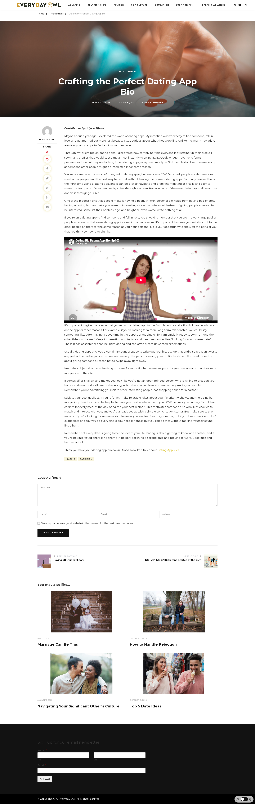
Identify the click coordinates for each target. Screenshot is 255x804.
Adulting (74, 5)
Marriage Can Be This (57, 644)
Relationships (97, 5)
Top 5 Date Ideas (145, 706)
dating (71, 459)
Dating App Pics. (168, 450)
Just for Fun (184, 5)
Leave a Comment (152, 102)
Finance (119, 5)
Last (96, 760)
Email (41, 765)
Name (42, 750)
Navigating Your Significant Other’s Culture (78, 706)
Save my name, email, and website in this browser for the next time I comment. (87, 523)
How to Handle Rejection (153, 644)
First (39, 760)
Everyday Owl (103, 103)
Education (162, 5)
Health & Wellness (213, 5)
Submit (45, 779)
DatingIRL (86, 459)
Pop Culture (139, 5)
